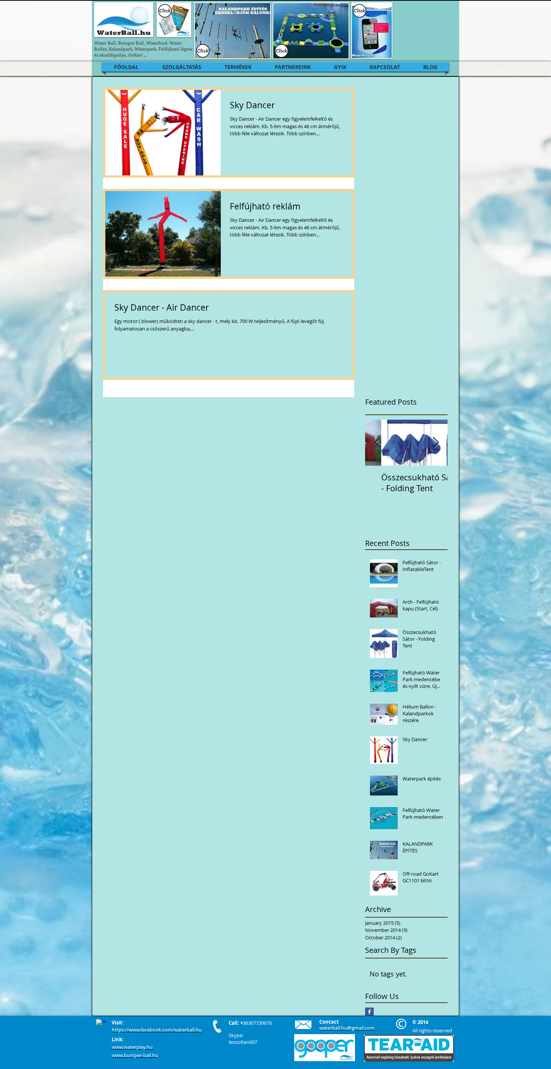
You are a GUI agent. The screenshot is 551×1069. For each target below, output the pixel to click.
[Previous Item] (377, 443)
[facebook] (101, 1024)
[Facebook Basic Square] (369, 1012)
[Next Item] (435, 443)
